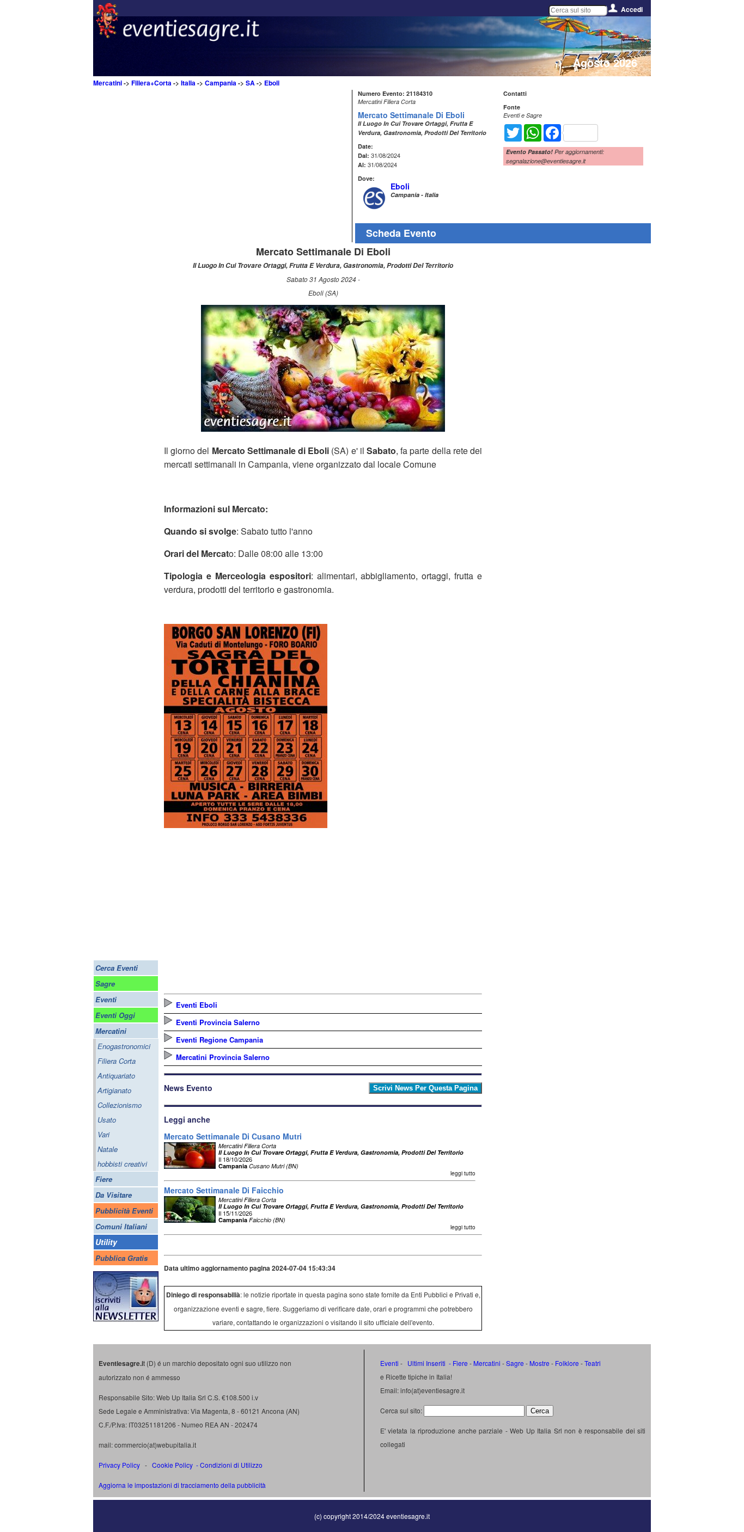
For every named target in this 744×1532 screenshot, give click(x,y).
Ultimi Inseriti (426, 1363)
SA (250, 83)
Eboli (271, 83)
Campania (220, 83)
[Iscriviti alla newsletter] (125, 1318)
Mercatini (107, 83)
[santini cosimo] (245, 824)
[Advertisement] (256, 166)
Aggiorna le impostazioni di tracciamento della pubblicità (182, 1485)
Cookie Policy (172, 1464)
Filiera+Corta (151, 83)
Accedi (632, 9)
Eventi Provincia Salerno (218, 1022)
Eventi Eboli (196, 1005)
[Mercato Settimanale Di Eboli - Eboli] (323, 428)
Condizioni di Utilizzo (231, 1464)
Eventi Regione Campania (219, 1039)
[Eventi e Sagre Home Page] (107, 35)
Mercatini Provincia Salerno (223, 1057)
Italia (188, 83)
